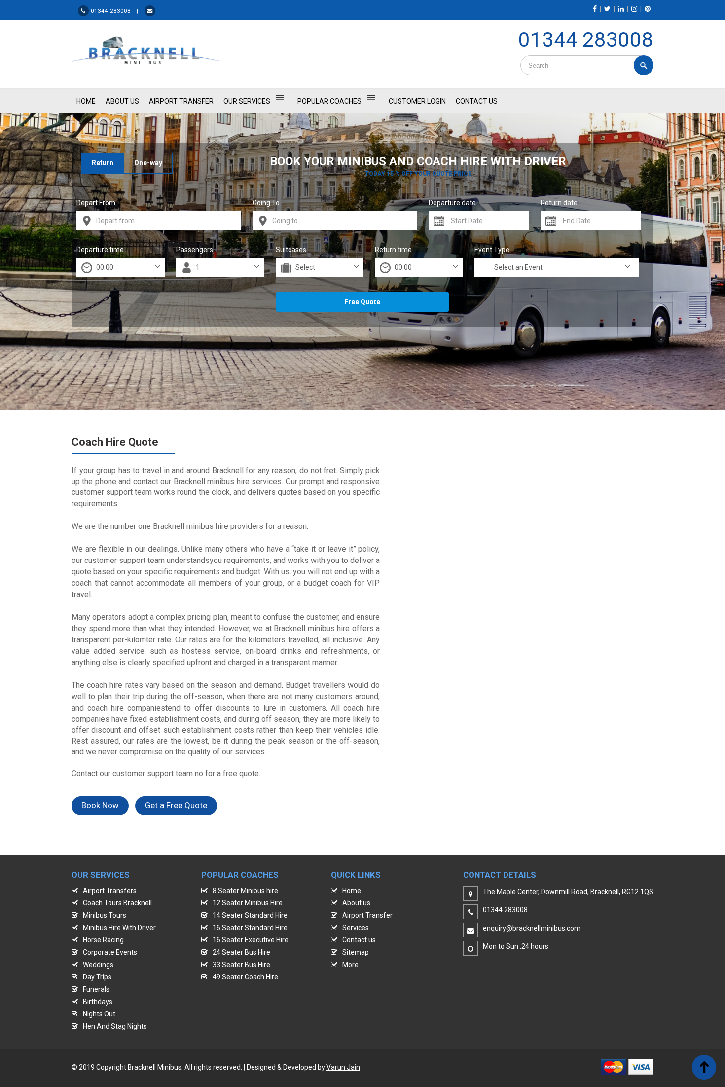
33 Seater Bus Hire (241, 965)
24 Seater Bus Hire (241, 952)
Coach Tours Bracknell (117, 903)
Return (102, 163)
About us (356, 903)
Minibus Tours (104, 915)
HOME (86, 101)
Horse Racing (103, 940)
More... (352, 965)
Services (355, 928)
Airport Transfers (110, 891)
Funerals (96, 989)
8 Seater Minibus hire (245, 891)
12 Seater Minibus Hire (248, 903)
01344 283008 (585, 40)
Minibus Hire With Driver (119, 928)
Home (351, 891)
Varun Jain (343, 1067)
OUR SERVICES (246, 101)
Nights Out (99, 1014)
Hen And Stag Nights (115, 1026)
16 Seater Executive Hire (251, 940)
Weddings (98, 965)
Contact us (359, 940)
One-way (148, 163)
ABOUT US (122, 101)
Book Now (100, 805)
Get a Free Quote (176, 805)
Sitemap (355, 952)
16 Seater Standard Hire (250, 928)
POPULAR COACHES (329, 101)
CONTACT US (477, 101)
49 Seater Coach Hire (245, 977)
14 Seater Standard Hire (250, 915)
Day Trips (97, 977)
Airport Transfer (181, 101)
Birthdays (97, 1002)
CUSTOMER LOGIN (417, 101)
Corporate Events (110, 952)
